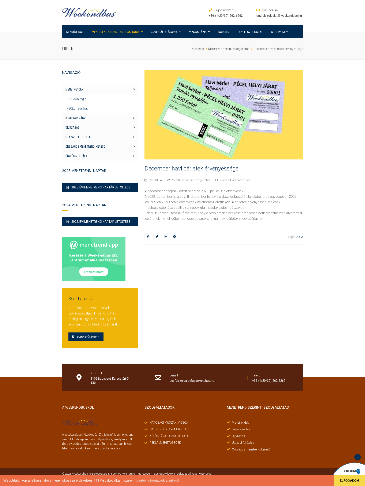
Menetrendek (74, 89)
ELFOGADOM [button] (349, 480)
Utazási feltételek (78, 137)
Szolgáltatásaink (164, 32)
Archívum (278, 32)
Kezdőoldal (74, 32)
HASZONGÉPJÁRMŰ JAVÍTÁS (169, 429)
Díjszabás (72, 127)
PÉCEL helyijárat (77, 108)
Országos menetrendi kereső (85, 146)
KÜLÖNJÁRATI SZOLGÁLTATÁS (170, 436)
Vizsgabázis (198, 32)
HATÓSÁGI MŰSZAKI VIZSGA (169, 422)
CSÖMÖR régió (76, 99)
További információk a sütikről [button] (157, 480)
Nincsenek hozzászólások (235, 180)
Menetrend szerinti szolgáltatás (116, 32)
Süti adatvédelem (164, 473)
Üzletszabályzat (187, 473)
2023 (299, 237)
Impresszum (144, 473)
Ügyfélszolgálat (250, 32)
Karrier (223, 32)
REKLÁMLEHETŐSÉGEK (165, 442)
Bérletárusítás (76, 118)
